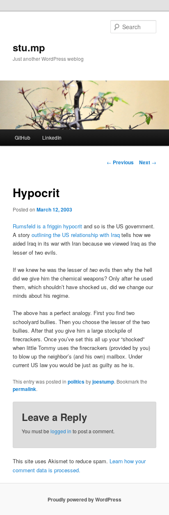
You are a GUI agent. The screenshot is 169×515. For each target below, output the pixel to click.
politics (76, 381)
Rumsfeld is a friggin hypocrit (47, 226)
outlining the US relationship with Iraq (76, 235)
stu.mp (29, 47)
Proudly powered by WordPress (84, 499)
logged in (60, 431)
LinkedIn (52, 137)
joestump (103, 381)
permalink (24, 389)
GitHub (22, 137)
